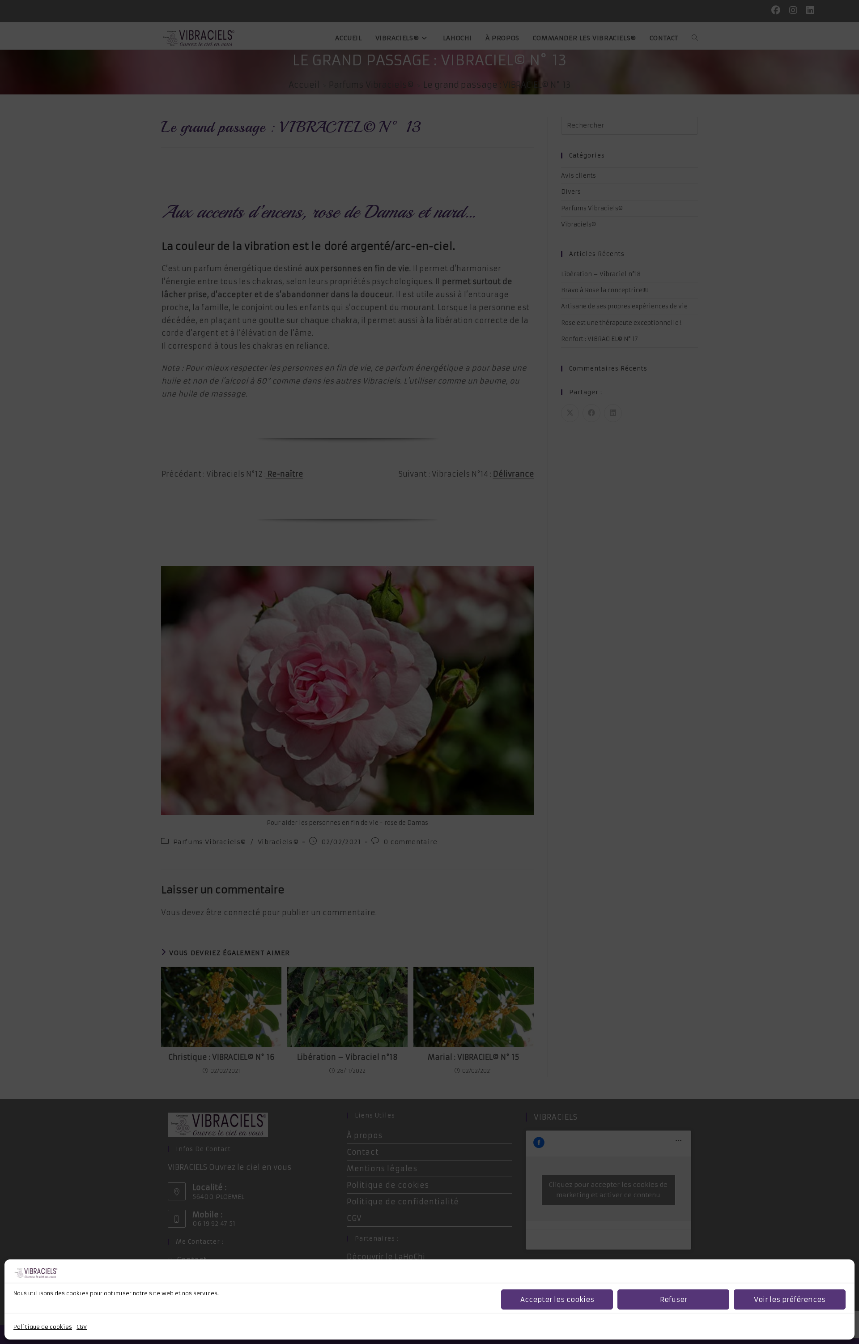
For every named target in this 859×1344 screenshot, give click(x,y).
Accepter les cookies (557, 1299)
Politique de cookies (42, 1326)
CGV (82, 1326)
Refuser (673, 1299)
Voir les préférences (789, 1299)
